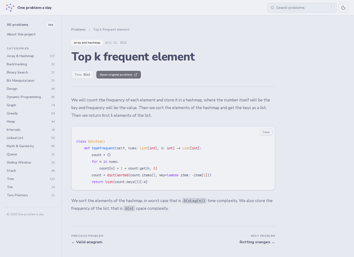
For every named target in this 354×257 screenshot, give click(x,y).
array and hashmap (87, 43)
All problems (30, 24)
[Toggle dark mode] (343, 8)
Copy (266, 132)
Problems (78, 29)
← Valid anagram (86, 242)
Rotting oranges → (257, 242)
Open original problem (116, 75)
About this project (21, 34)
